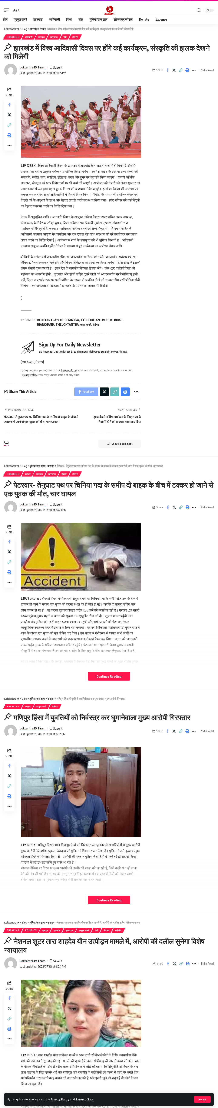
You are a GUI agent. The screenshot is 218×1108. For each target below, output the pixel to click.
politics (31, 930)
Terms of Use (84, 1099)
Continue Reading (109, 676)
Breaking (13, 37)
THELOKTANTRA (67, 324)
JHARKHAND (45, 324)
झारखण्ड (54, 37)
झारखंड (41, 37)
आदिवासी (29, 37)
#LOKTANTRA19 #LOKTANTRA (58, 320)
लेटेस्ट (75, 37)
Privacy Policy (60, 1099)
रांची (65, 37)
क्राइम (28, 474)
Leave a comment (122, 443)
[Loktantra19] (109, 10)
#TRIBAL (116, 320)
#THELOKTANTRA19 (94, 320)
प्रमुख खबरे (41, 706)
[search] (199, 10)
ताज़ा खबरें (85, 324)
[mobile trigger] (7, 10)
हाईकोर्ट (118, 930)
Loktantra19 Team (32, 67)
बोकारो (64, 474)
